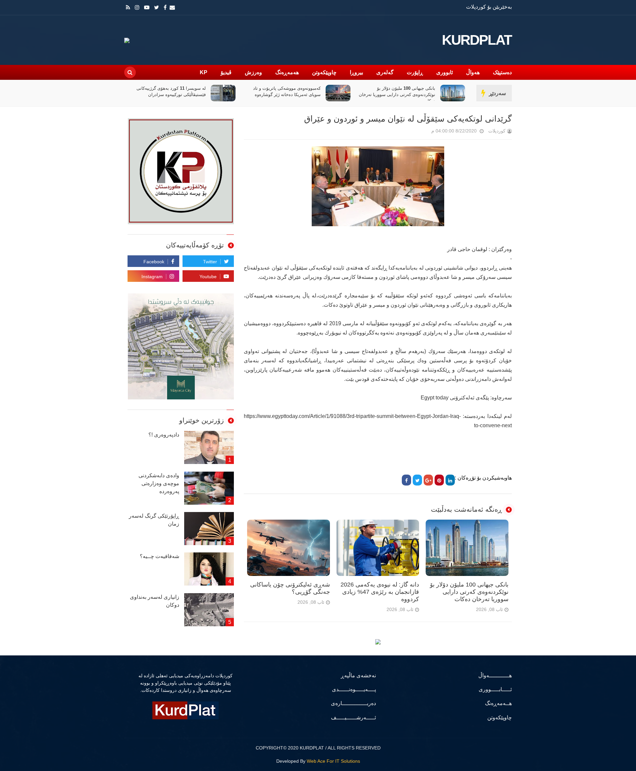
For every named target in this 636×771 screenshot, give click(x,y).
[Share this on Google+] (428, 480)
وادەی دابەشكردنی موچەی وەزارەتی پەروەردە (158, 483)
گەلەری (385, 72)
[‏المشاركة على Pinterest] (439, 480)
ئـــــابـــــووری (495, 689)
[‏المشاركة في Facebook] (406, 480)
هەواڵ (473, 72)
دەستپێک (502, 72)
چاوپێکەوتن (324, 72)
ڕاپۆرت (415, 72)
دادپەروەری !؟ (163, 434)
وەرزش (253, 72)
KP (203, 72)
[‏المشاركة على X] (417, 480)
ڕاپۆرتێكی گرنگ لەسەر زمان (154, 520)
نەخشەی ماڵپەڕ (358, 675)
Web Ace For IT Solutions (333, 761)
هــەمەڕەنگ (498, 703)
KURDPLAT (477, 40)
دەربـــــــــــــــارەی (353, 703)
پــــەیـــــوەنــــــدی (354, 689)
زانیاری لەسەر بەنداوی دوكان (154, 601)
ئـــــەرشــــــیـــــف (353, 717)
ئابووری (444, 72)
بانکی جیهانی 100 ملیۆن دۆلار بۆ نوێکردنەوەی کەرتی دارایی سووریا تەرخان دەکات (397, 94)
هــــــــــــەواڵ (495, 675)
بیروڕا (356, 72)
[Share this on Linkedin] (450, 480)
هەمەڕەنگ (287, 72)
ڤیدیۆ (226, 72)
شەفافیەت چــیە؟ (159, 556)
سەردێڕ (497, 93)
